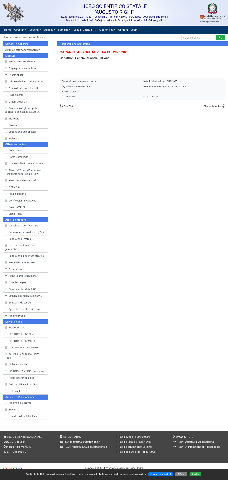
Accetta (195, 474)
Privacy (13, 125)
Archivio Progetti (18, 315)
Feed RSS (68, 106)
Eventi (12, 409)
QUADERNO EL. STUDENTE (24, 347)
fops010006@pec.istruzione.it (89, 446)
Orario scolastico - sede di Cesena (27, 163)
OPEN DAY (14, 187)
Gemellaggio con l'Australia (23, 225)
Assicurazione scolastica (30, 37)
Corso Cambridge (18, 156)
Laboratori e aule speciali (22, 131)
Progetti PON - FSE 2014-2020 (25, 262)
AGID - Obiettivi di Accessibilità (195, 441)
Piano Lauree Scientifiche (23, 275)
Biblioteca (14, 138)
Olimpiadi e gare (17, 282)
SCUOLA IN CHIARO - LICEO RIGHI (22, 356)
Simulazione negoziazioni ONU (25, 295)
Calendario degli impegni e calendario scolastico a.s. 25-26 (22, 110)
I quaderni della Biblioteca (23, 416)
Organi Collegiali (18, 101)
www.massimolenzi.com (123, 468)
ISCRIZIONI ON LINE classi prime (27, 371)
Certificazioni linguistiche (22, 200)
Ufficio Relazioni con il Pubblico (26, 81)
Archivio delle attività (20, 402)
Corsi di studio (16, 150)
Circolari (19, 29)
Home (7, 29)
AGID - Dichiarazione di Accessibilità (198, 446)
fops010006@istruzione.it (85, 441)
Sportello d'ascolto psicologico (25, 309)
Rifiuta (181, 474)
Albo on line (106, 29)
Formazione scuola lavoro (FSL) (26, 232)
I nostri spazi (16, 74)
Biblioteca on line (18, 364)
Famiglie (63, 29)
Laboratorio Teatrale (20, 239)
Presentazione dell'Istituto (23, 61)
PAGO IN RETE (184, 436)
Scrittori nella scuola (20, 302)
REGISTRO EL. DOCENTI (22, 334)
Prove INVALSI (17, 207)
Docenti (34, 29)
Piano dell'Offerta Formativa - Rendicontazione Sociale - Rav (23, 172)
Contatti (123, 29)
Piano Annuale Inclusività (23, 180)
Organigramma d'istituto (22, 68)
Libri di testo (15, 213)
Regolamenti (16, 94)
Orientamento (16, 269)
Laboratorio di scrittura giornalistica (19, 247)
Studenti (48, 29)
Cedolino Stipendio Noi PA (23, 384)
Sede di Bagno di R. (84, 29)
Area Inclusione (17, 193)
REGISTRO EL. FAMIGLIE (22, 340)
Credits (139, 468)
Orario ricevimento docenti (23, 88)
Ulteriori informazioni (161, 474)
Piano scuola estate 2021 (23, 289)
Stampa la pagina (212, 106)
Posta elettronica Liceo (21, 377)
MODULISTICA (17, 327)
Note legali (14, 391)
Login (134, 29)
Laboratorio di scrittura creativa (26, 255)
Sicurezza (14, 118)
